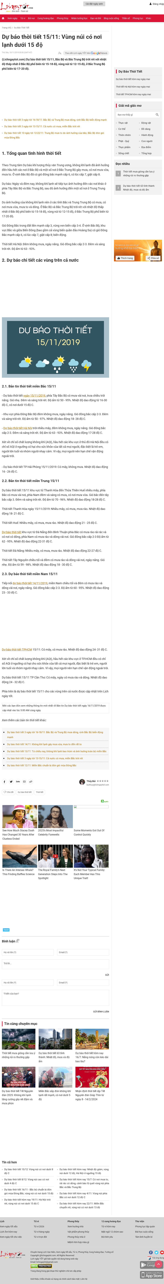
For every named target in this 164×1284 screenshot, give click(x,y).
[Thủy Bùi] (82, 782)
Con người (146, 141)
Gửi (107, 975)
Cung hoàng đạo (45, 18)
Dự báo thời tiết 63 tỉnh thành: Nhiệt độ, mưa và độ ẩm (54, 1057)
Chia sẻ (154, 258)
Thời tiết (39, 792)
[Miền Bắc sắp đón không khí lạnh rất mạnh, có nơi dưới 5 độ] (55, 1077)
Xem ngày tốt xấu (8, 1226)
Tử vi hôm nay (108, 1226)
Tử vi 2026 (39, 1226)
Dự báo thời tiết (25, 792)
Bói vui (31, 18)
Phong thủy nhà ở (76, 1237)
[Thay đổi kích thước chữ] (59, 53)
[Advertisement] (49, 92)
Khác (148, 18)
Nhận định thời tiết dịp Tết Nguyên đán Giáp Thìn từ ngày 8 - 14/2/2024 (90, 1095)
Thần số (126, 18)
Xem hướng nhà (75, 1226)
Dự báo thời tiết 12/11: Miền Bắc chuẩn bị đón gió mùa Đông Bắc (41, 765)
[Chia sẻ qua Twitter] (11, 782)
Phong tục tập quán (145, 1226)
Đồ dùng (145, 129)
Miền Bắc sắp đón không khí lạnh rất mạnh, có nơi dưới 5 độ (55, 1095)
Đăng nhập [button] (158, 4)
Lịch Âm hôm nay (8, 1231)
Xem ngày (12, 18)
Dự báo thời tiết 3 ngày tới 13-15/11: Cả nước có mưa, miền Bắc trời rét (42, 126)
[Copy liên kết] (30, 782)
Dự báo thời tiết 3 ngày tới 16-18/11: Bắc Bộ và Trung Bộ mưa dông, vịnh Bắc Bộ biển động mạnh (55, 119)
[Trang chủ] (3, 18)
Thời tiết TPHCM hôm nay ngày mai (133, 94)
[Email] (24, 782)
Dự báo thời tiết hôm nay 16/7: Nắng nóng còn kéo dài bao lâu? (91, 1057)
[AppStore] (151, 1278)
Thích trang (126, 258)
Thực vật (123, 122)
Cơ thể (121, 129)
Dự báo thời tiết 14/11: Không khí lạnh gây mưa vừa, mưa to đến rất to (44, 744)
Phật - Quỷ (123, 141)
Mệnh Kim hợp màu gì (78, 1242)
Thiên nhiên (124, 135)
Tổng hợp (146, 153)
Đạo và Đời (95, 18)
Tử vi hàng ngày (42, 1231)
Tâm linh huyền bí (143, 1237)
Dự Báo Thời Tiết (21, 27)
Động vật (146, 122)
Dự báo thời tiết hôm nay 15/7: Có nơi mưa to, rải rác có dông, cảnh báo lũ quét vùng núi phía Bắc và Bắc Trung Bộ (84, 1183)
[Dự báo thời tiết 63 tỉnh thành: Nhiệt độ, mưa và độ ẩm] (55, 1039)
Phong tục (138, 18)
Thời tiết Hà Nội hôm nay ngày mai (133, 86)
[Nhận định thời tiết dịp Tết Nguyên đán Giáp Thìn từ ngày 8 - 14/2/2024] (92, 1077)
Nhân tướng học (79, 18)
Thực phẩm (124, 147)
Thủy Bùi (91, 781)
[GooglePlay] (151, 1268)
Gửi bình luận (101, 1011)
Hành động (147, 135)
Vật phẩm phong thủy (78, 1231)
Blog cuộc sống (111, 18)
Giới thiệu (34, 1279)
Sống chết (123, 153)
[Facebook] (150, 1253)
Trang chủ (6, 27)
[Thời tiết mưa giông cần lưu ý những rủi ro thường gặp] (18, 1039)
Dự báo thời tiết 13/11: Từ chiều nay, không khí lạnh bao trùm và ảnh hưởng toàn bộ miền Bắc (57, 751)
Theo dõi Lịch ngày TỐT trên (78, 53)
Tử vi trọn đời (40, 1237)
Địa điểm (146, 147)
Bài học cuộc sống (144, 1231)
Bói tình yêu (107, 1237)
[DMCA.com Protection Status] (41, 1267)
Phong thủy (62, 18)
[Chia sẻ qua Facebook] (4, 782)
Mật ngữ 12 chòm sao (112, 1231)
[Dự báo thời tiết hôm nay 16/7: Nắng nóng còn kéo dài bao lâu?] (92, 1039)
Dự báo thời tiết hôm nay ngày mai (133, 79)
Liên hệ (84, 1279)
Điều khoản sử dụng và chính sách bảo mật (60, 1279)
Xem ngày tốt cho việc (11, 1237)
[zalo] (17, 782)
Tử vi (22, 18)
